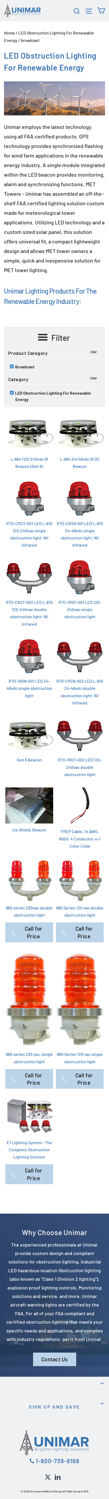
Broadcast (24, 366)
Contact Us (54, 1359)
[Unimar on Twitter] (48, 1476)
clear (93, 352)
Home (9, 32)
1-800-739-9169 (56, 1460)
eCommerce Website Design (46, 1491)
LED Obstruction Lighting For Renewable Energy (52, 396)
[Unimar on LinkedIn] (58, 1476)
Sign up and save (54, 1406)
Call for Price (33, 932)
